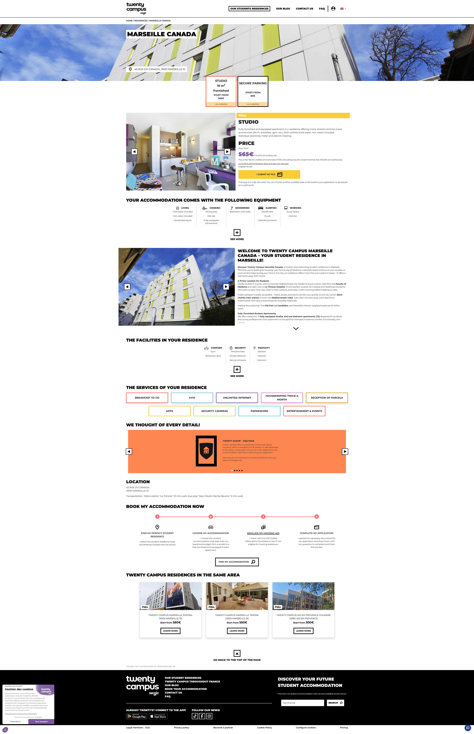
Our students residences (249, 8)
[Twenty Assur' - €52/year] (232, 470)
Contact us (304, 8)
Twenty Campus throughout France (192, 681)
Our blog (172, 685)
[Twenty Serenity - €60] (237, 470)
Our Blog (283, 8)
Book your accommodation (186, 688)
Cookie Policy (264, 727)
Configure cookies (306, 727)
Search (333, 703)
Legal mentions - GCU (138, 727)
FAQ (322, 8)
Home (129, 20)
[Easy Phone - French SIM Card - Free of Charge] (239, 470)
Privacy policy (181, 727)
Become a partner (223, 727)
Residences (141, 20)
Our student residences (183, 677)
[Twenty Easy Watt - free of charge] (234, 470)
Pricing (344, 727)
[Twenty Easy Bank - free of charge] (242, 470)
